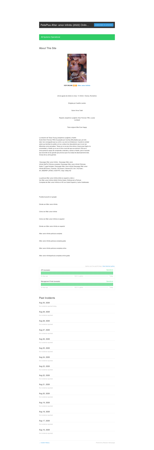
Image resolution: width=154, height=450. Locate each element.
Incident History (44, 443)
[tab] (43, 273)
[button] (103, 25)
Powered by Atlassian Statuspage (105, 443)
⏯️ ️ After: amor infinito (81, 85)
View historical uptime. (108, 266)
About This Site (47, 48)
